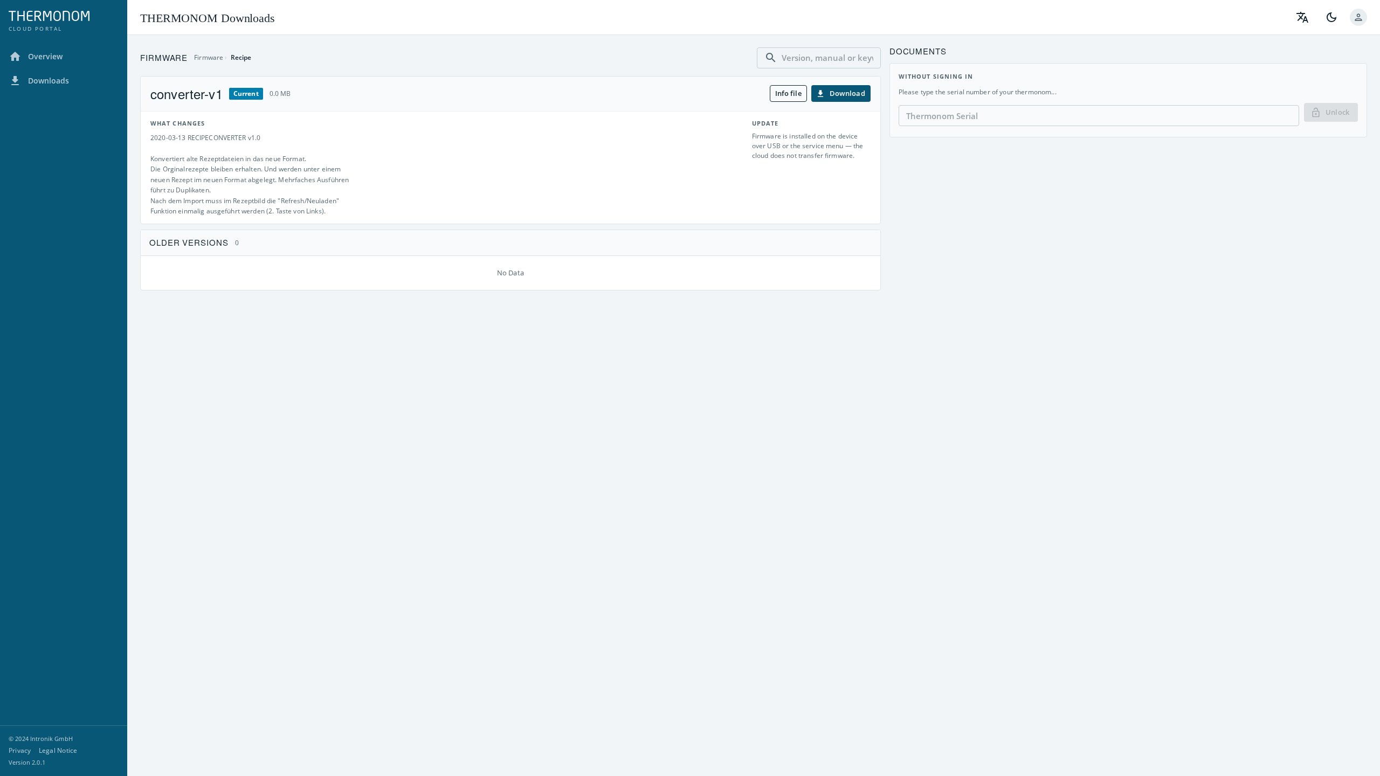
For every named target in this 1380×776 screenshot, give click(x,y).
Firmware (208, 57)
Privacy (20, 750)
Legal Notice (58, 750)
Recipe (241, 57)
